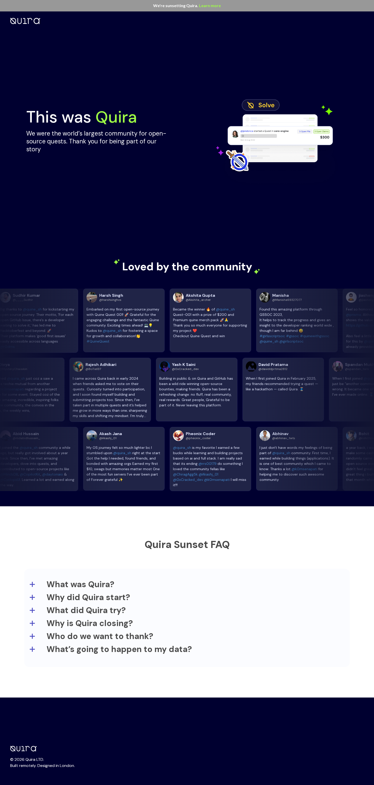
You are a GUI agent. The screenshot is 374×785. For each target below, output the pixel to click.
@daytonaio (25, 474)
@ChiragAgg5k (158, 474)
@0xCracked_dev (161, 479)
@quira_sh (43, 378)
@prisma (326, 314)
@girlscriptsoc (264, 341)
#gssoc (265, 336)
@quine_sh (85, 330)
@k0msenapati (38, 389)
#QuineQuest (71, 341)
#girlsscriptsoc (245, 336)
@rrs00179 (180, 463)
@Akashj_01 (181, 474)
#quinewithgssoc (287, 336)
